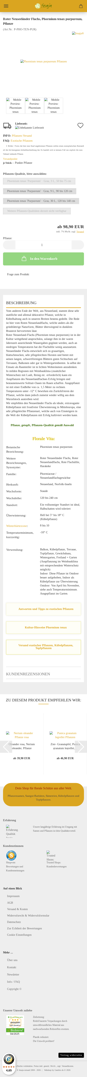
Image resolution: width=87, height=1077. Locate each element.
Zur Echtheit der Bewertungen (24, 928)
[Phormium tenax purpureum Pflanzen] (43, 61)
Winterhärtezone (16, 525)
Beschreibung (21, 303)
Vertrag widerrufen (71, 1055)
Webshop (47, 1070)
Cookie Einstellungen (19, 934)
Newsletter (13, 974)
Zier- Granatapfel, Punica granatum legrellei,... (65, 746)
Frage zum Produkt (18, 274)
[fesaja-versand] (43, 6)
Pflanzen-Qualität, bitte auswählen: (25, 173)
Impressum (13, 896)
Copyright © (14, 989)
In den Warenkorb (43, 259)
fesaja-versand (24, 1070)
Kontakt (11, 967)
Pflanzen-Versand (22, 135)
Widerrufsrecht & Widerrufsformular (28, 915)
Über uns (12, 960)
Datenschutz (14, 922)
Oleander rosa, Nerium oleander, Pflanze (22, 746)
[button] (9, 244)
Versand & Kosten (17, 909)
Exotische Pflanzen (22, 140)
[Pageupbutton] (76, 1071)
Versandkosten (67, 1066)
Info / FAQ (13, 981)
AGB (10, 902)
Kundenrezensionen (28, 674)
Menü (6, 6)
